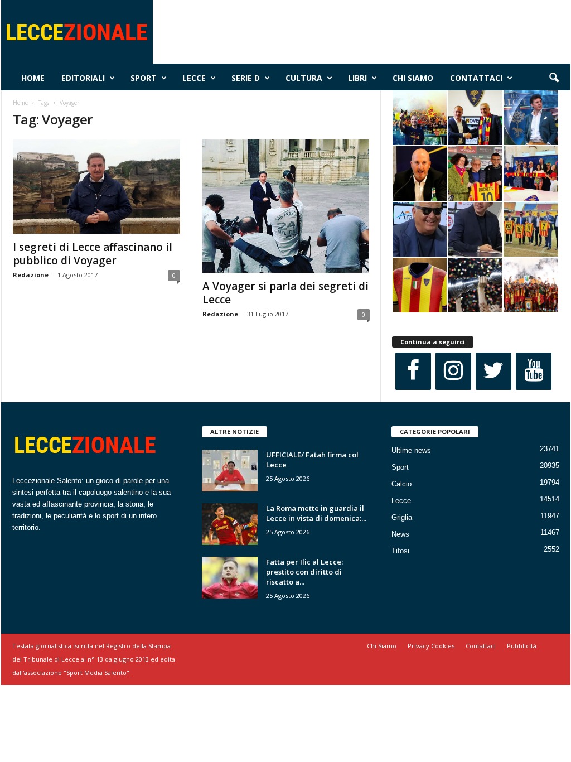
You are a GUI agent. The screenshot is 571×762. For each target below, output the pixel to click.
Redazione (31, 275)
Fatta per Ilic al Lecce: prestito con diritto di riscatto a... (304, 572)
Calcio (401, 484)
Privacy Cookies (431, 646)
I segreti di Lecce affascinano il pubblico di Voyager (92, 254)
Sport (143, 78)
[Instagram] (453, 371)
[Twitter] (493, 371)
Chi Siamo (413, 78)
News (400, 534)
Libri (357, 78)
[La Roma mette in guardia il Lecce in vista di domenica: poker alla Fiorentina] (230, 524)
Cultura (304, 78)
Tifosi (400, 551)
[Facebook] (413, 371)
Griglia (401, 517)
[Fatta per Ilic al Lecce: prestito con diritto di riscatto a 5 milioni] (230, 578)
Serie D (245, 78)
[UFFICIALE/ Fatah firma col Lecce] (230, 470)
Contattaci (476, 78)
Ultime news (411, 450)
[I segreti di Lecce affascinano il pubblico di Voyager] (96, 186)
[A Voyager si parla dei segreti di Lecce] (286, 206)
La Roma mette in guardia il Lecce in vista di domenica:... (316, 513)
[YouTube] (533, 371)
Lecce (194, 78)
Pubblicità (521, 646)
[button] (553, 78)
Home (33, 78)
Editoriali (83, 78)
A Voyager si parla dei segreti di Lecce (285, 293)
